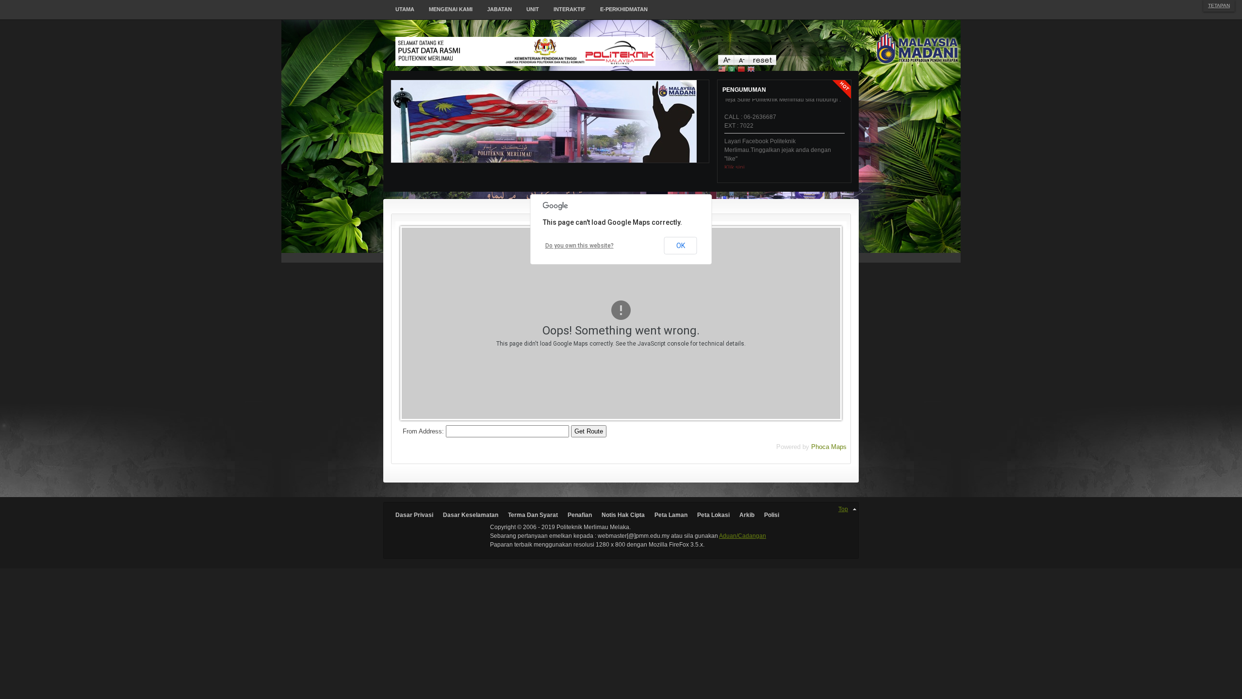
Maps (839, 446)
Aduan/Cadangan (742, 536)
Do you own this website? (579, 245)
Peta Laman (670, 515)
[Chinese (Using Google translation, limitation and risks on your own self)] (741, 70)
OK (680, 246)
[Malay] (722, 70)
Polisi (771, 515)
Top (843, 509)
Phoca (820, 446)
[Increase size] (726, 63)
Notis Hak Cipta (623, 515)
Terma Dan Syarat (533, 515)
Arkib (746, 515)
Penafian (580, 515)
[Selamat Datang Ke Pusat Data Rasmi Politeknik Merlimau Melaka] (557, 51)
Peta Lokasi (713, 515)
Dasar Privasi (414, 515)
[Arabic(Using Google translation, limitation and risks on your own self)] (731, 70)
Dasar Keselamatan (470, 515)
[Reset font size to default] (762, 63)
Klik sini (734, 154)
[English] (751, 70)
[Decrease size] (741, 63)
